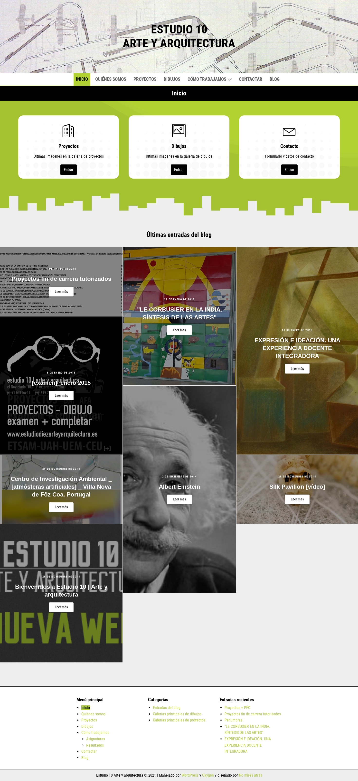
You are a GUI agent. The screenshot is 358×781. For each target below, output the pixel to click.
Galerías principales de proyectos (179, 720)
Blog (275, 79)
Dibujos (172, 79)
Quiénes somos (110, 79)
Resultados (95, 745)
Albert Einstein (179, 486)
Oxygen (208, 775)
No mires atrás (250, 775)
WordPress (190, 775)
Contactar (250, 79)
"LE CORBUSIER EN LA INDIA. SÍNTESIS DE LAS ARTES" (179, 313)
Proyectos (144, 79)
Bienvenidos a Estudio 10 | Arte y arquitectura (61, 590)
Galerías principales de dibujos (177, 714)
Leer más (61, 291)
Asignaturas (95, 739)
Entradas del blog (166, 707)
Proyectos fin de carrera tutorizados (61, 278)
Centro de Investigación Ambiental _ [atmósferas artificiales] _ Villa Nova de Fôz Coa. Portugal (61, 487)
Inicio (82, 79)
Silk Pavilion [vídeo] (297, 486)
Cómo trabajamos (207, 79)
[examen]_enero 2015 (61, 382)
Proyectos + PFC (237, 707)
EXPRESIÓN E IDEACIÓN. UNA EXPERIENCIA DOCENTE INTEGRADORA (297, 348)
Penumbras (233, 720)
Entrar (68, 169)
